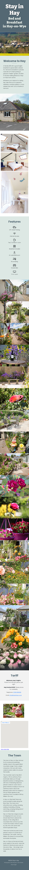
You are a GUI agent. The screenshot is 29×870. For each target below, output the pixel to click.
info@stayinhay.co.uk (15, 695)
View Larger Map (5, 749)
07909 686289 (17, 692)
